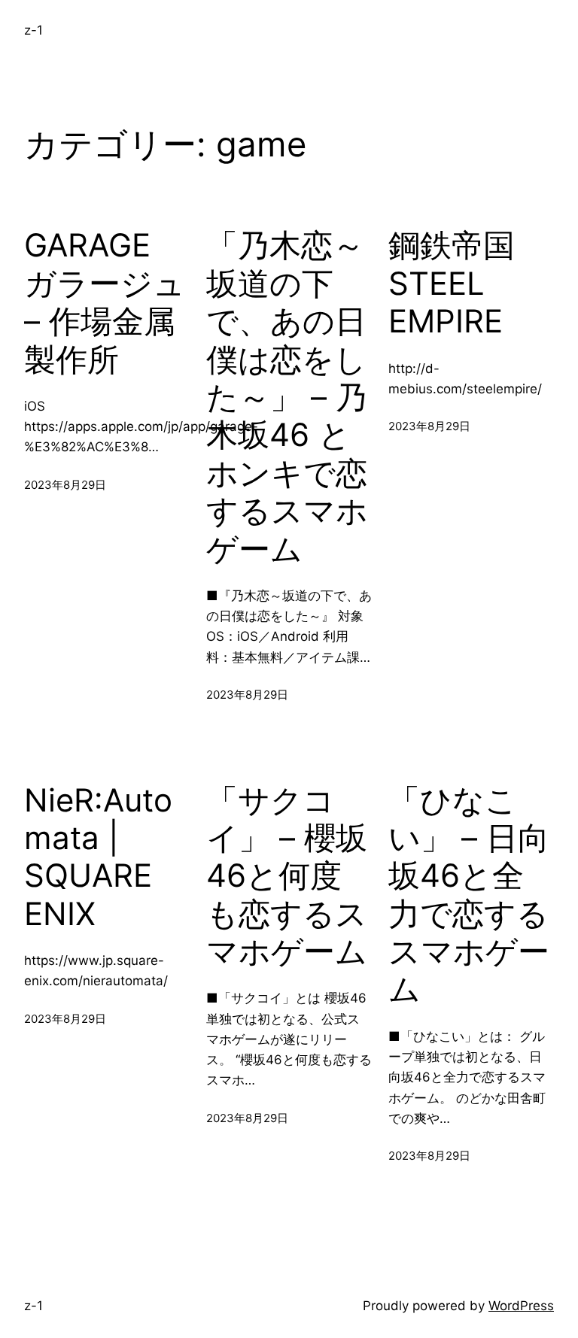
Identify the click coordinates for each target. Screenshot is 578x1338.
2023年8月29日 (65, 485)
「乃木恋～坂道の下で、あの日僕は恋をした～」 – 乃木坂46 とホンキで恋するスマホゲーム (287, 396)
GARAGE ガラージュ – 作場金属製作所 (104, 302)
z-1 (33, 30)
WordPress (521, 1305)
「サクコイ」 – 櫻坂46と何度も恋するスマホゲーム (286, 876)
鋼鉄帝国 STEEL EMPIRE (451, 283)
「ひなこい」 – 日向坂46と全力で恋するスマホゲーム (468, 895)
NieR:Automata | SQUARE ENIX (98, 857)
